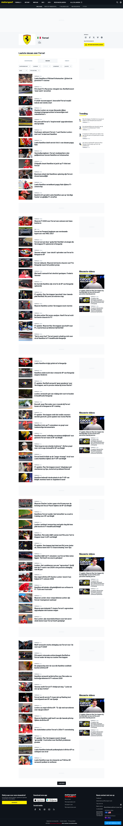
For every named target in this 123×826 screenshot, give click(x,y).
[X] (93, 37)
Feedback (98, 798)
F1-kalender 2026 (64, 6)
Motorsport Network (56, 823)
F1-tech (85, 6)
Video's (67, 60)
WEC (43, 2)
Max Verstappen (76, 6)
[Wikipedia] (97, 37)
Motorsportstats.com (70, 807)
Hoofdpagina (28, 60)
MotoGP (27, 2)
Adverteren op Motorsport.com (104, 801)
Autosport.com (69, 804)
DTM (49, 2)
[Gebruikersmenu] (120, 2)
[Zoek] (117, 2)
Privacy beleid (71, 821)
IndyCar (35, 2)
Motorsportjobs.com (70, 802)
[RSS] (54, 809)
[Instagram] (85, 37)
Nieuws (48, 60)
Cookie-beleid (63, 821)
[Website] (101, 37)
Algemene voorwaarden (52, 821)
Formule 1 (18, 2)
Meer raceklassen (60, 2)
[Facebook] (89, 37)
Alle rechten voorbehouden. (69, 823)
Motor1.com (68, 799)
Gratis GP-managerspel (50, 6)
